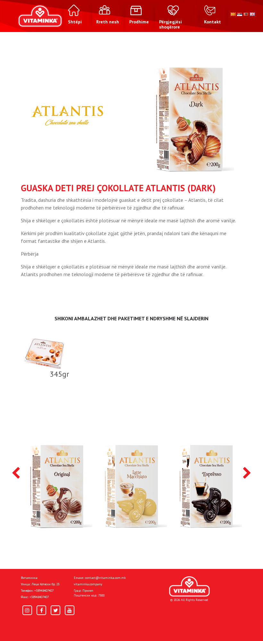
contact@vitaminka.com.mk (105, 578)
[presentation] (16, 473)
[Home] (189, 586)
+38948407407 (44, 590)
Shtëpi (27, 625)
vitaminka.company (88, 584)
